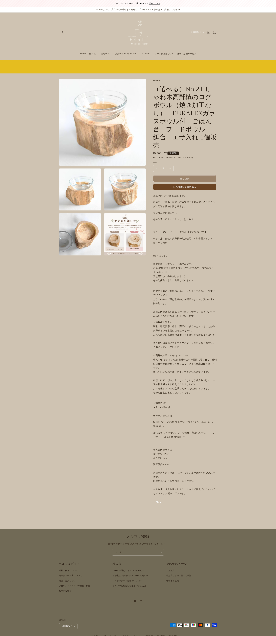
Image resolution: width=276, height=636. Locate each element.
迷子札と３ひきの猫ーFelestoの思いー (130, 575)
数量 (155, 163)
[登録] (160, 552)
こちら (173, 213)
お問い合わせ (65, 591)
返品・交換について (68, 581)
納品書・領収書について (70, 575)
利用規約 (170, 570)
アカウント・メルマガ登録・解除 (74, 586)
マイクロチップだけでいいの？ (127, 581)
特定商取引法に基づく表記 (178, 575)
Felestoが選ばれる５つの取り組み (128, 570)
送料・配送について (68, 570)
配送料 (162, 158)
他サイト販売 (172, 581)
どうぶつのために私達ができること (129, 586)
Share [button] (158, 502)
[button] (62, 32)
